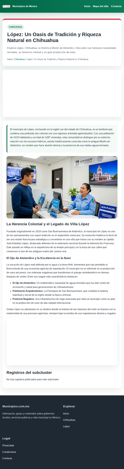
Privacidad (8, 445)
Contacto (116, 6)
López (66, 426)
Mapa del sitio (101, 6)
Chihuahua (19, 59)
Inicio (87, 6)
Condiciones (9, 452)
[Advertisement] (62, 93)
